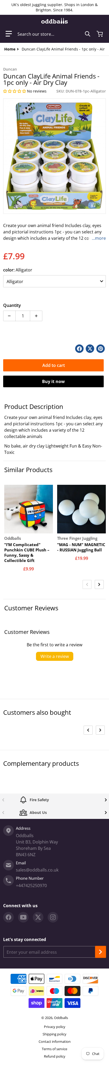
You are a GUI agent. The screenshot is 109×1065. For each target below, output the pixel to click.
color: (17, 270)
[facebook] (8, 917)
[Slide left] (87, 584)
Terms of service (54, 1048)
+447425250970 (31, 885)
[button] (8, 34)
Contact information (55, 1041)
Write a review (54, 656)
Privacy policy (54, 1026)
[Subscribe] (100, 952)
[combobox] (54, 34)
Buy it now (53, 381)
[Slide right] (99, 584)
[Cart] (100, 33)
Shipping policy (54, 1034)
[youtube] (23, 917)
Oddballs (61, 1017)
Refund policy (54, 1056)
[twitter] (38, 917)
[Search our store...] (87, 34)
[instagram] (53, 917)
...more (99, 238)
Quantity (12, 305)
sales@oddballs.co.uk (37, 870)
